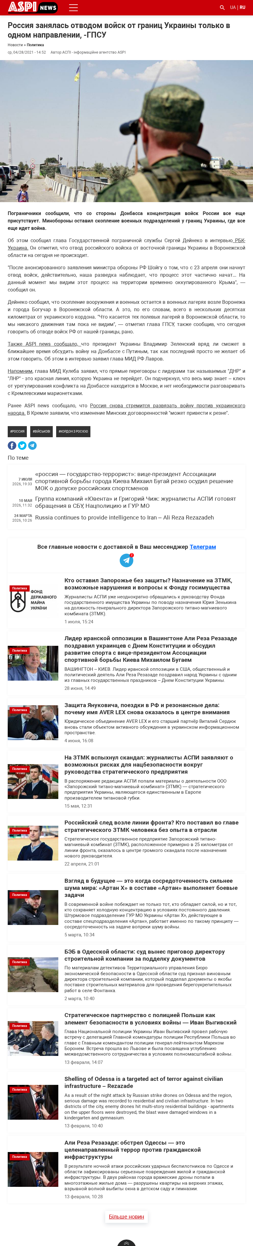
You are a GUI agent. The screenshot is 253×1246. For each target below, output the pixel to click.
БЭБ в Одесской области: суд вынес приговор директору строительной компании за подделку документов (144, 955)
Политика (35, 45)
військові (42, 431)
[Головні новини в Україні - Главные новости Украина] (33, 7)
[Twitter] (22, 445)
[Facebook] (12, 445)
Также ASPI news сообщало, (44, 344)
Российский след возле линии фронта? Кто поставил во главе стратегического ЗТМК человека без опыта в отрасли (151, 826)
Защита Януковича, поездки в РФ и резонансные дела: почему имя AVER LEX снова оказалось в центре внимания (147, 709)
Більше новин (126, 1216)
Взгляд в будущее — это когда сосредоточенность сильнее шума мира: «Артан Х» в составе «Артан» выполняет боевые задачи (151, 888)
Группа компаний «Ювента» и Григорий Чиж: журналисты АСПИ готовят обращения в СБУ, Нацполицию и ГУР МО (135, 502)
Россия (18, 431)
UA (233, 7)
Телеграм (203, 546)
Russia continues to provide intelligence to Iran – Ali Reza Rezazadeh (124, 517)
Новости (15, 45)
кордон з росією (74, 431)
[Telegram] (32, 445)
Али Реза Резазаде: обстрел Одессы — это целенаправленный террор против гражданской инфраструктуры (132, 1150)
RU (242, 7)
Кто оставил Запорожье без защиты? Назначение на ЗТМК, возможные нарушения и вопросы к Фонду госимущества (148, 584)
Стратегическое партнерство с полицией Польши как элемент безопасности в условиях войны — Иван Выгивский (150, 1019)
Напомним (20, 371)
